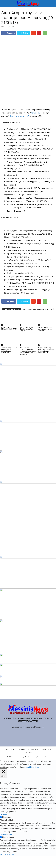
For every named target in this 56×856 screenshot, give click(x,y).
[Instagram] (31, 732)
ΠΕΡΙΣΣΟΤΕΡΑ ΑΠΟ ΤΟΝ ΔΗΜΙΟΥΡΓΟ (37, 309)
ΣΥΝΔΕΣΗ (21, 749)
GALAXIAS (28, 753)
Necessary (6, 817)
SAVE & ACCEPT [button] (7, 854)
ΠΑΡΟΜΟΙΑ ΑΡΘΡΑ (12, 309)
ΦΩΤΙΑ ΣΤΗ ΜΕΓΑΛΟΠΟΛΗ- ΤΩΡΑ (9, 328)
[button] (52, 4)
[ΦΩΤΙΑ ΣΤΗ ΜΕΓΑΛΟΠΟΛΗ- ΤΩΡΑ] (9, 319)
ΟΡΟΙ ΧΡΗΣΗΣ (10, 749)
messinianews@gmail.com (33, 727)
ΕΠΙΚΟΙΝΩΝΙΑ (33, 749)
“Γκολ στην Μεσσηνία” (19, 116)
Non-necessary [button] (6, 834)
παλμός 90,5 (36, 113)
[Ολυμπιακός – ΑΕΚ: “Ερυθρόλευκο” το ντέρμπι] (28, 319)
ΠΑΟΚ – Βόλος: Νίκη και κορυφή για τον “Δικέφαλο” (45, 329)
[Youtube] (41, 732)
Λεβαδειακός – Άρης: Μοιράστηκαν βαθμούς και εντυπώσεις (9, 350)
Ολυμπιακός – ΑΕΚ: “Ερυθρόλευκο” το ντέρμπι (27, 329)
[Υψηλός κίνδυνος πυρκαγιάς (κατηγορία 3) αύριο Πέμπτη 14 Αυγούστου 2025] (46, 340)
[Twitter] (36, 732)
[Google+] (25, 732)
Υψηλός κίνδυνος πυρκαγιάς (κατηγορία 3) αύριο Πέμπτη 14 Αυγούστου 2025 (46, 350)
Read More (34, 767)
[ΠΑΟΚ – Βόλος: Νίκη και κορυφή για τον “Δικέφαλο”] (46, 319)
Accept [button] (27, 767)
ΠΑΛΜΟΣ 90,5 (46, 749)
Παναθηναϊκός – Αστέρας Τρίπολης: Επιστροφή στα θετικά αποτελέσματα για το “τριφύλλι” (28, 351)
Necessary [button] (4, 814)
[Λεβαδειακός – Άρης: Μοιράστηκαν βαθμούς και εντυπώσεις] (9, 340)
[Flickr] (20, 732)
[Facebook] (14, 732)
